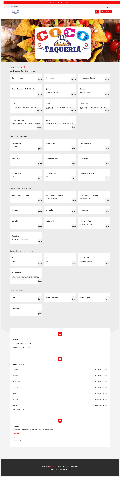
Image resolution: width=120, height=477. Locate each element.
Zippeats (52, 466)
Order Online (106, 12)
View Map (17, 433)
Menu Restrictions (17, 67)
